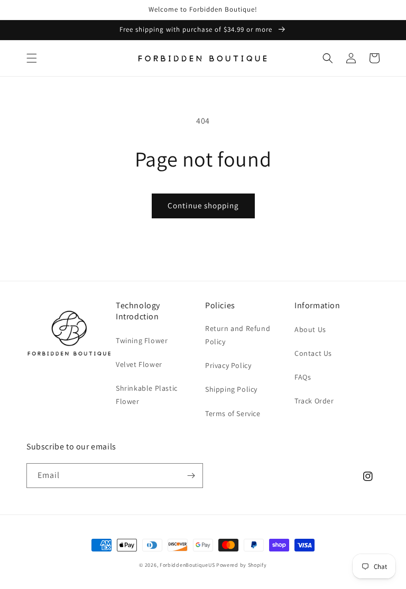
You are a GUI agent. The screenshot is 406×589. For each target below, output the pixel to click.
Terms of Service (233, 413)
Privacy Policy (228, 365)
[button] (31, 58)
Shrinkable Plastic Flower (147, 394)
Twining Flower (142, 340)
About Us (310, 329)
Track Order (314, 401)
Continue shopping (203, 205)
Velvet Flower (139, 364)
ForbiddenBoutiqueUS (187, 565)
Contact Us (313, 353)
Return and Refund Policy (237, 335)
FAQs (302, 377)
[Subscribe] (190, 475)
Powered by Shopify (241, 565)
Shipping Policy (231, 389)
